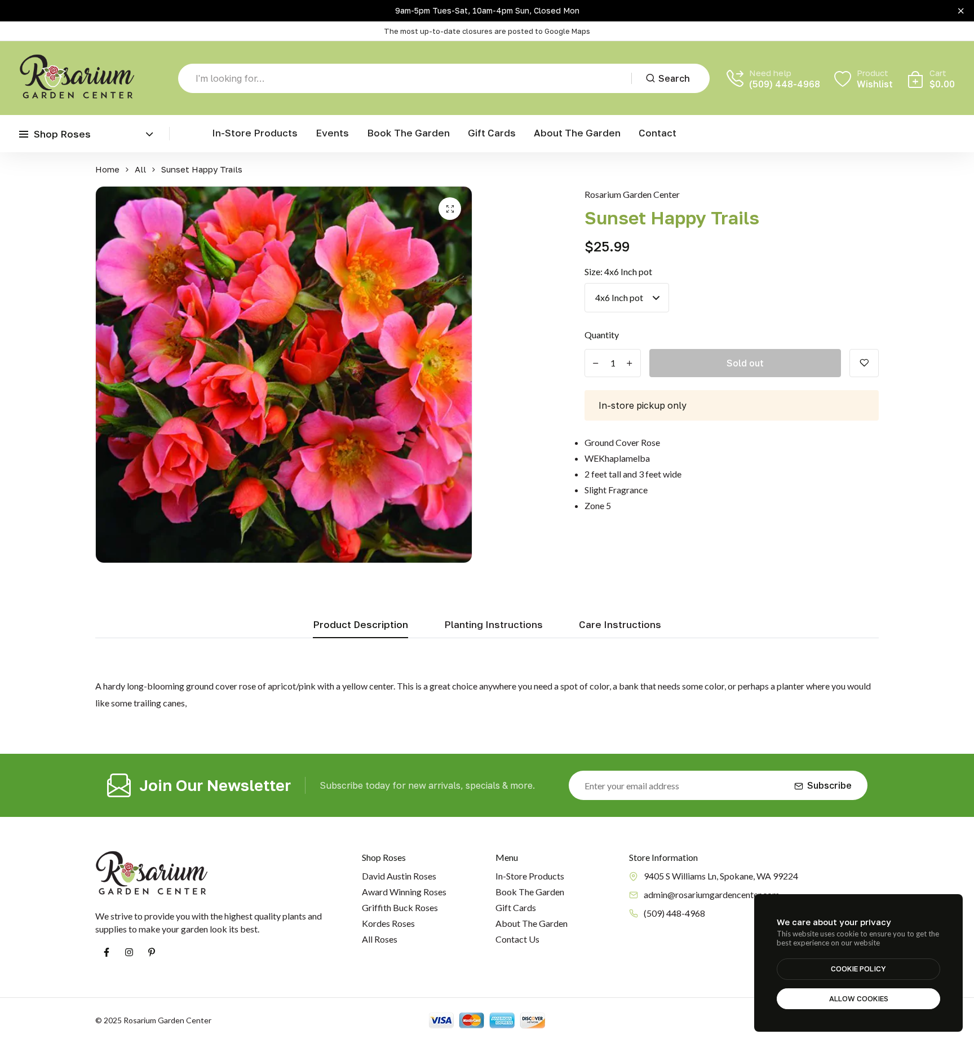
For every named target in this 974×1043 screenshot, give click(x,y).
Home (107, 169)
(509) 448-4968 (784, 84)
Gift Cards (492, 133)
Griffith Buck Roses (400, 907)
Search (674, 78)
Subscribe (829, 785)
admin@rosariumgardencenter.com (712, 894)
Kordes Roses (388, 923)
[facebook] (106, 952)
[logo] (77, 78)
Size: (618, 271)
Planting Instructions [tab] (493, 625)
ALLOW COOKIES (858, 998)
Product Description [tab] (360, 625)
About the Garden (577, 133)
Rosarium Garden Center (632, 194)
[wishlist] (864, 363)
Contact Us (517, 939)
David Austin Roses (399, 875)
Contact (657, 133)
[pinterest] (151, 952)
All (140, 169)
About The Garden (531, 923)
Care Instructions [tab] (620, 625)
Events (332, 133)
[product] (450, 208)
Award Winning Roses (404, 891)
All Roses (379, 939)
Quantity (602, 334)
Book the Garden (408, 133)
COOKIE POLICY (858, 968)
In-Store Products (255, 133)
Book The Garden (529, 891)
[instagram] (129, 952)
